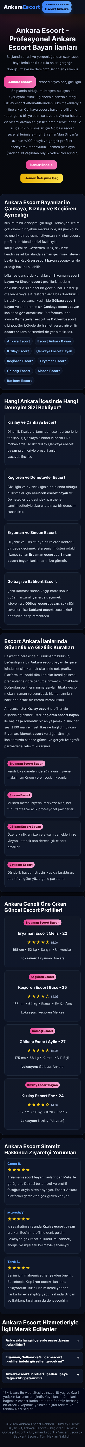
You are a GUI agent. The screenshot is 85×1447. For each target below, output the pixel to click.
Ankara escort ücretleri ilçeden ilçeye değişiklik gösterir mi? (37, 1376)
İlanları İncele (41, 165)
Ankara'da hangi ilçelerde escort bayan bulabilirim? (37, 1342)
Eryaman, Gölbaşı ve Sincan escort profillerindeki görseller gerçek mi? (35, 1359)
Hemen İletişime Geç (42, 178)
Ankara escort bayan (47, 662)
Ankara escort (20, 82)
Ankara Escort (56, 5)
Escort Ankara (56, 9)
